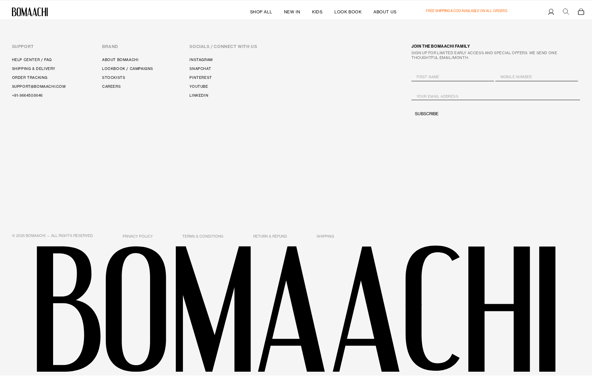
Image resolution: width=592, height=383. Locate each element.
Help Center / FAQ (32, 60)
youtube (198, 86)
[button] (581, 12)
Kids (317, 11)
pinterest (200, 77)
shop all (261, 11)
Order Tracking (30, 77)
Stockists (113, 77)
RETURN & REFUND (270, 236)
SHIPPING (325, 236)
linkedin (198, 95)
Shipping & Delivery (34, 69)
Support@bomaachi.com (39, 86)
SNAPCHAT (200, 69)
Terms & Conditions (202, 236)
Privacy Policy (138, 236)
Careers (111, 86)
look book (347, 11)
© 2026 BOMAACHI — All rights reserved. (52, 236)
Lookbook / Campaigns (127, 69)
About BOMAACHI (120, 60)
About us (385, 11)
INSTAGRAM (200, 60)
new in (292, 11)
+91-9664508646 (27, 95)
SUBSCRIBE (427, 113)
